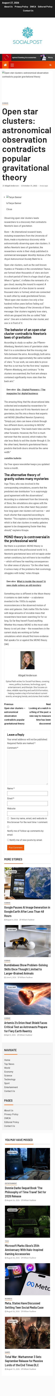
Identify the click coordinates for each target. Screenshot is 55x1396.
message (9, 311)
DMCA (33, 7)
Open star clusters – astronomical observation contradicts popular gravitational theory (14, 714)
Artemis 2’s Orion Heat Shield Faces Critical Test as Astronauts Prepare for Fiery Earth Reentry (25, 1027)
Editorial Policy (45, 7)
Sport (7, 1083)
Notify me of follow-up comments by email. (25, 833)
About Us (8, 7)
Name (11, 788)
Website (11, 808)
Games (7, 1352)
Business (8, 1299)
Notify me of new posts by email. (26, 840)
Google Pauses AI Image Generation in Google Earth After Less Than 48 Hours (27, 911)
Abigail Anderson (12, 186)
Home (7, 1060)
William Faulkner (28, 920)
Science (5, 103)
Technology (10, 1079)
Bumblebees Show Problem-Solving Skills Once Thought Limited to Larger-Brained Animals (26, 969)
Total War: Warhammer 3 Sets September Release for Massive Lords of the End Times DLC (24, 1361)
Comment (12, 748)
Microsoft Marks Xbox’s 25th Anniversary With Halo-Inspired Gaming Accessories (24, 1250)
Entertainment (11, 1087)
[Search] (50, 65)
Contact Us (28, 11)
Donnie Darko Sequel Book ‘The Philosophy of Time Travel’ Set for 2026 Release (25, 1192)
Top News (9, 1064)
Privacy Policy (21, 7)
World (7, 1068)
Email (10, 798)
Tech (7, 1241)
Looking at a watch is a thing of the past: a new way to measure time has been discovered (40, 714)
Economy (8, 1071)
